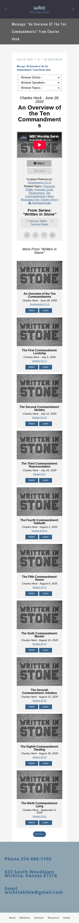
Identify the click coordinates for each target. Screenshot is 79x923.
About (12, 917)
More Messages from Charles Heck (39, 198)
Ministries (25, 917)
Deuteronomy (37, 192)
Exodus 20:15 (39, 757)
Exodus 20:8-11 (39, 530)
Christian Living (44, 189)
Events (66, 917)
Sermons (39, 917)
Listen (41, 170)
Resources (53, 917)
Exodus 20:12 (39, 587)
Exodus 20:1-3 (39, 361)
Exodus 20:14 (39, 700)
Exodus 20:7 (39, 474)
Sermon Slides (38, 221)
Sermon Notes (39, 224)
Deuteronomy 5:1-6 (39, 182)
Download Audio (41, 202)
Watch (40, 163)
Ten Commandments (38, 194)
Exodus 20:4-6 (39, 417)
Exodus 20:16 (39, 816)
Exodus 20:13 (39, 644)
